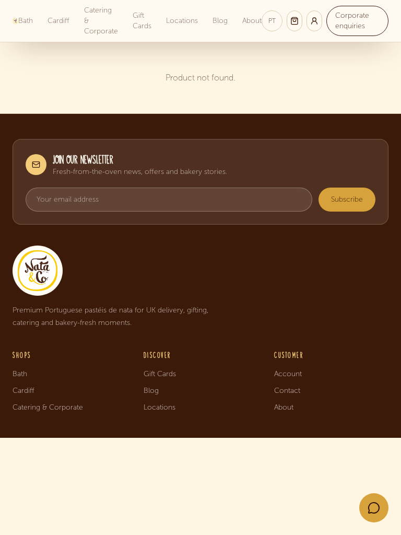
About (252, 20)
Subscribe (347, 199)
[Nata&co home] (200, 271)
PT (272, 21)
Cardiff (58, 20)
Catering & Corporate (101, 21)
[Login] (314, 20)
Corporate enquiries (352, 20)
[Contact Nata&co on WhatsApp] (373, 507)
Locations (182, 20)
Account (288, 373)
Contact (287, 390)
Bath (25, 20)
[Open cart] (294, 20)
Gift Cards (142, 20)
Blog (220, 20)
